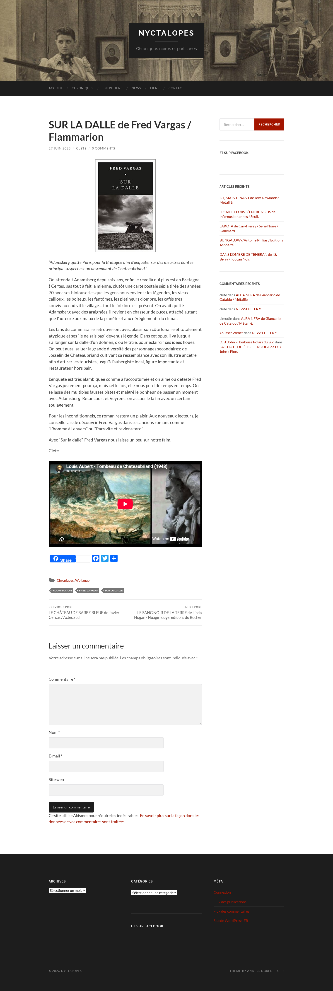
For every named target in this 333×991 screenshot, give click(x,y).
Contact (176, 88)
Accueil (56, 88)
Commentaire (62, 679)
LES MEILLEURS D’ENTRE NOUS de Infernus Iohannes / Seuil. (247, 214)
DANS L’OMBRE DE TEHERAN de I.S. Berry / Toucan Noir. (248, 256)
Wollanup (82, 580)
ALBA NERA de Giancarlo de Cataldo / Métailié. (250, 320)
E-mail (55, 755)
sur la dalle (114, 590)
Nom (54, 732)
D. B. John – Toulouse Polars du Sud (247, 342)
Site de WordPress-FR (231, 920)
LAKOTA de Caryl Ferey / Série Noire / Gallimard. (249, 228)
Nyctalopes (167, 33)
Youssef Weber (231, 332)
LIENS (154, 88)
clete (81, 148)
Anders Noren (260, 971)
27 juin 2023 (60, 148)
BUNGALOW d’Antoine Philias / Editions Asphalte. (251, 242)
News (136, 88)
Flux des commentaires (231, 911)
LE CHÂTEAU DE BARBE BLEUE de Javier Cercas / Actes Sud (84, 612)
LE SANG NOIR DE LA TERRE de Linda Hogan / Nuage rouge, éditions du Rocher (168, 612)
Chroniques (82, 88)
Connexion (222, 892)
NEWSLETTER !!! (249, 309)
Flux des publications (230, 901)
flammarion (62, 590)
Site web (56, 779)
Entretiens (112, 88)
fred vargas (88, 590)
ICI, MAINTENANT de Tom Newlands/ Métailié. (249, 200)
